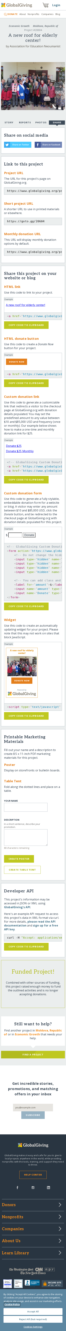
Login (56, 5)
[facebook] (17, 1187)
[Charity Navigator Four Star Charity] (8, 1283)
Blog (57, 14)
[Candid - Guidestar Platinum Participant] (19, 1283)
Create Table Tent (22, 869)
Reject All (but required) (33, 1319)
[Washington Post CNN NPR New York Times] (33, 1272)
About (22, 14)
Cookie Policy (12, 1304)
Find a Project (33, 1054)
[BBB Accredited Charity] (33, 1284)
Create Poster (19, 858)
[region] (33, 1310)
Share (57, 122)
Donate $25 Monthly (20, 451)
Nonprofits (33, 14)
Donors (9, 1205)
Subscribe (33, 1115)
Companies (47, 14)
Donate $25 (14, 446)
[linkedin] (48, 1187)
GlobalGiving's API (17, 907)
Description (11, 819)
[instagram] (33, 1187)
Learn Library (15, 1253)
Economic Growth (19, 26)
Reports (25, 122)
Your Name (11, 800)
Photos (41, 122)
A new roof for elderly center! (25, 305)
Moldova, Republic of (45, 26)
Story (9, 122)
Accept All (33, 1311)
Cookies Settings (33, 1326)
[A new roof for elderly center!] (21, 666)
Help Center (33, 1174)
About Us (11, 1241)
